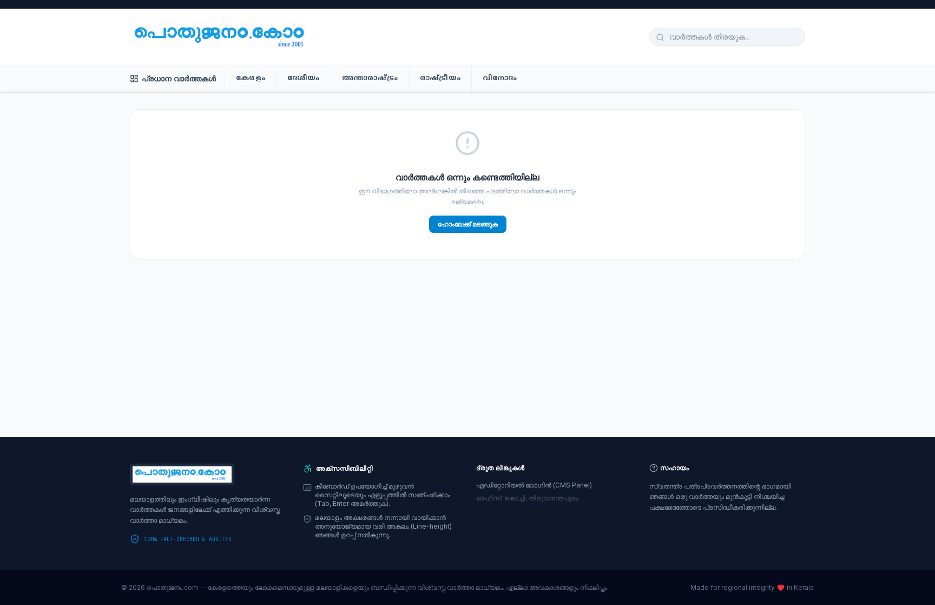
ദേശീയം (303, 78)
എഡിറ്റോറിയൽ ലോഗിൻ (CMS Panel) (534, 485)
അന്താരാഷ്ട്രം (370, 78)
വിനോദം (500, 78)
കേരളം (250, 78)
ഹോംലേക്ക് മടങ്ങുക (468, 224)
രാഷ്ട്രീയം (440, 78)
